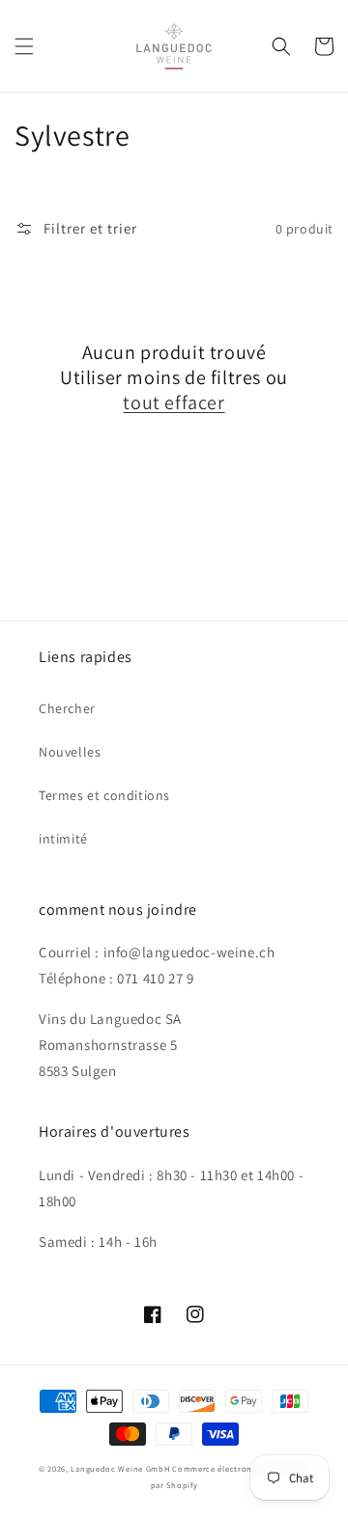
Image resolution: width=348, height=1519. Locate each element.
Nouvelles (70, 751)
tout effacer (173, 402)
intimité (63, 838)
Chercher (67, 708)
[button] (24, 46)
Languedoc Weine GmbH (120, 1468)
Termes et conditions (104, 795)
